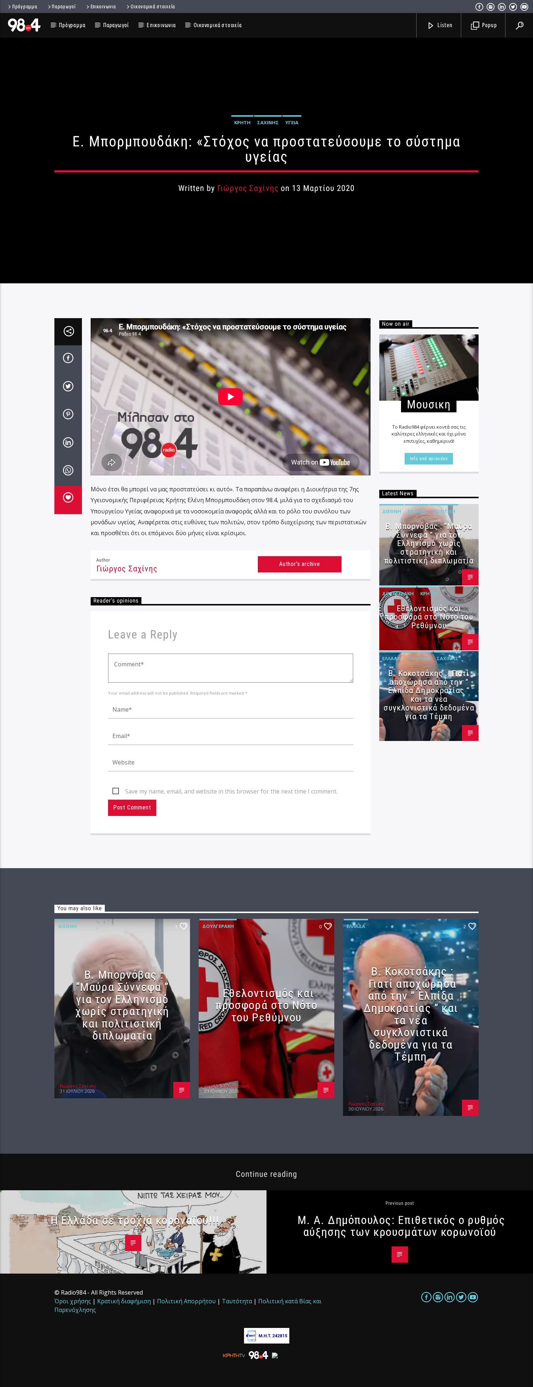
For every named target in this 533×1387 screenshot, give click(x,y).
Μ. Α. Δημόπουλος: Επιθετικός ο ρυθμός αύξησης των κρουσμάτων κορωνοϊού (401, 1226)
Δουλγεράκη (398, 593)
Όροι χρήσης (72, 1301)
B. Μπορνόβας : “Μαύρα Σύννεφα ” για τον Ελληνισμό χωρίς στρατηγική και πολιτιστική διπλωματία (429, 543)
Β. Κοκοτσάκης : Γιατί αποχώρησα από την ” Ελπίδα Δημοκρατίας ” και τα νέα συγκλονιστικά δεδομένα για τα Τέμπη (429, 694)
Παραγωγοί (63, 6)
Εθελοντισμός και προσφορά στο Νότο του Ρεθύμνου (429, 617)
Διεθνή (391, 511)
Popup (488, 25)
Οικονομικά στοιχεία (153, 6)
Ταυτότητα (237, 1301)
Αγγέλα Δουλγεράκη (226, 1086)
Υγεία (291, 122)
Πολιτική (444, 511)
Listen (444, 25)
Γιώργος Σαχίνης (247, 188)
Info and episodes (429, 458)
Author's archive (299, 564)
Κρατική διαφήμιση (124, 1301)
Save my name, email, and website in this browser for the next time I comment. (231, 791)
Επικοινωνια (103, 6)
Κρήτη (242, 122)
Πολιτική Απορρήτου (186, 1301)
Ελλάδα (417, 511)
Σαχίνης (268, 122)
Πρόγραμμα (24, 6)
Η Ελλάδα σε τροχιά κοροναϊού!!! (135, 1220)
